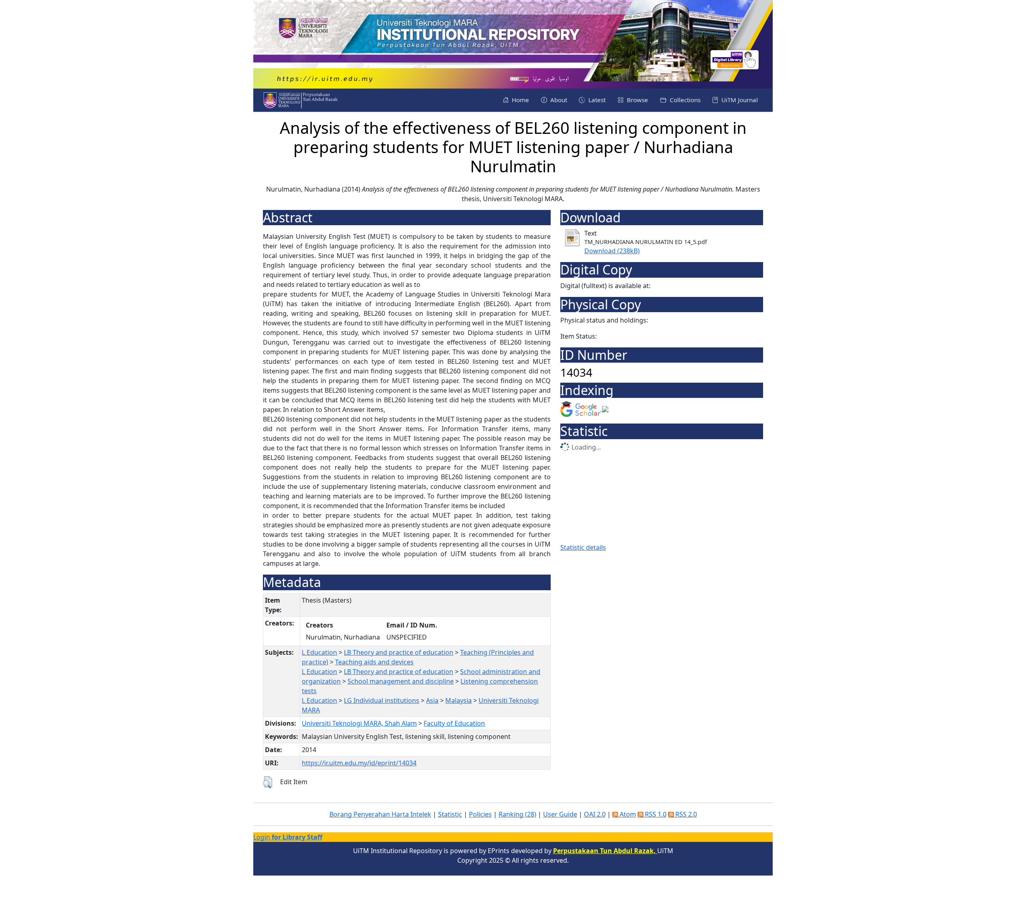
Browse (636, 100)
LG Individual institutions (381, 700)
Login (287, 837)
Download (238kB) (612, 250)
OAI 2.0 (595, 814)
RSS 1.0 (654, 814)
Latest (596, 100)
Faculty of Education (454, 723)
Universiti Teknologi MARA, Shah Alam (359, 723)
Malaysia (458, 700)
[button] (267, 782)
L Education (319, 652)
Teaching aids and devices (374, 662)
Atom (627, 814)
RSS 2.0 (685, 814)
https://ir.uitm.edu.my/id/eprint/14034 (359, 763)
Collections (684, 100)
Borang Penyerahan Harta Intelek (380, 814)
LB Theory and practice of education (398, 652)
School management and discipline (400, 681)
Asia (432, 700)
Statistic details (583, 547)
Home (519, 100)
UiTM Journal (739, 100)
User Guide (560, 814)
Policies (480, 814)
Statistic (450, 814)
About (558, 100)
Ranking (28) (517, 814)
